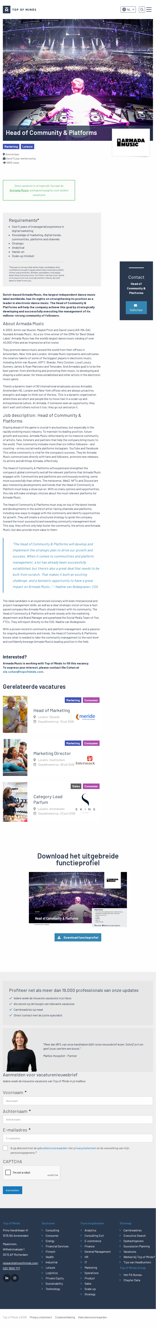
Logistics (52, 1273)
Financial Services (57, 1246)
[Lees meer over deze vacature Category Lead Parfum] (52, 802)
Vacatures (130, 1251)
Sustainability (54, 1283)
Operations (92, 1273)
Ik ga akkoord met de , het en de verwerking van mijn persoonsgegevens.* (69, 1150)
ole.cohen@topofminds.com (23, 671)
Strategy (90, 1294)
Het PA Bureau (133, 1274)
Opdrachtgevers (134, 1241)
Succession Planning (137, 1246)
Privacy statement (41, 1317)
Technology (53, 1289)
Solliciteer (136, 310)
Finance (90, 1246)
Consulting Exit (94, 1235)
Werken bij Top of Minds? (138, 1257)
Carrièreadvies (133, 1230)
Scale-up (90, 1289)
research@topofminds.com (19, 1263)
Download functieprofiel (81, 937)
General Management (98, 1251)
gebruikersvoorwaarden (52, 1148)
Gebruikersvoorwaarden (92, 1317)
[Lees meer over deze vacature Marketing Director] (52, 757)
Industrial (51, 1262)
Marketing (91, 1267)
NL (129, 9)
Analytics (90, 1230)
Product (90, 1278)
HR (86, 1257)
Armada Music (19, 190)
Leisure (50, 1267)
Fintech (50, 1251)
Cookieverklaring (65, 1317)
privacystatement (84, 1148)
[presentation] (32, 1172)
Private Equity (55, 1278)
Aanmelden (12, 1190)
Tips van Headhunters (137, 1262)
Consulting (52, 1230)
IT (86, 1262)
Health (50, 1257)
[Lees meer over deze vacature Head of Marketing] (52, 714)
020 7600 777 (11, 1268)
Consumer (52, 1235)
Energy (50, 1241)
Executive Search (135, 1235)
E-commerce (93, 1241)
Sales (88, 1283)
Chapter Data (132, 1280)
